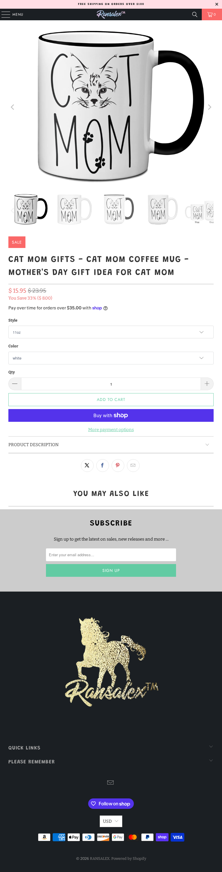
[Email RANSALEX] (110, 783)
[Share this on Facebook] (102, 465)
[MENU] (3, 14)
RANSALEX (100, 858)
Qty (11, 372)
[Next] (209, 107)
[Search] (194, 14)
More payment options (111, 429)
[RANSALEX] (111, 14)
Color (13, 346)
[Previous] (12, 107)
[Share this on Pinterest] (118, 465)
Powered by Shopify (128, 858)
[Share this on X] (87, 465)
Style (12, 320)
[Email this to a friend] (133, 465)
